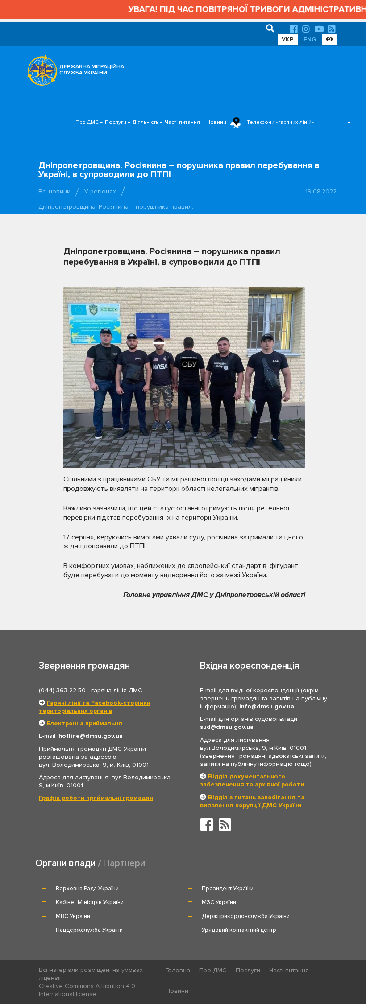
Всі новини (54, 191)
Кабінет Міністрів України (90, 902)
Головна (178, 970)
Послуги (115, 122)
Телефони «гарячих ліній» (280, 122)
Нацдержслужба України (89, 930)
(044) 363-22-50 (62, 690)
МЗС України (219, 902)
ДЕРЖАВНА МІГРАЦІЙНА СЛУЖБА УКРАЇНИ (91, 69)
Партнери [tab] (124, 863)
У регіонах (100, 191)
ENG (310, 39)
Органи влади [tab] (65, 863)
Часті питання (182, 122)
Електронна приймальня (84, 723)
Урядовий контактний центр (239, 930)
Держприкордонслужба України (246, 916)
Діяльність (145, 122)
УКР (288, 39)
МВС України (73, 916)
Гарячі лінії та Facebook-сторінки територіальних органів (94, 707)
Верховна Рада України (87, 888)
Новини (216, 122)
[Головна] (39, 72)
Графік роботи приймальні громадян (96, 798)
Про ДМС (87, 122)
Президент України (228, 888)
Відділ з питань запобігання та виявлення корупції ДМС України (252, 801)
